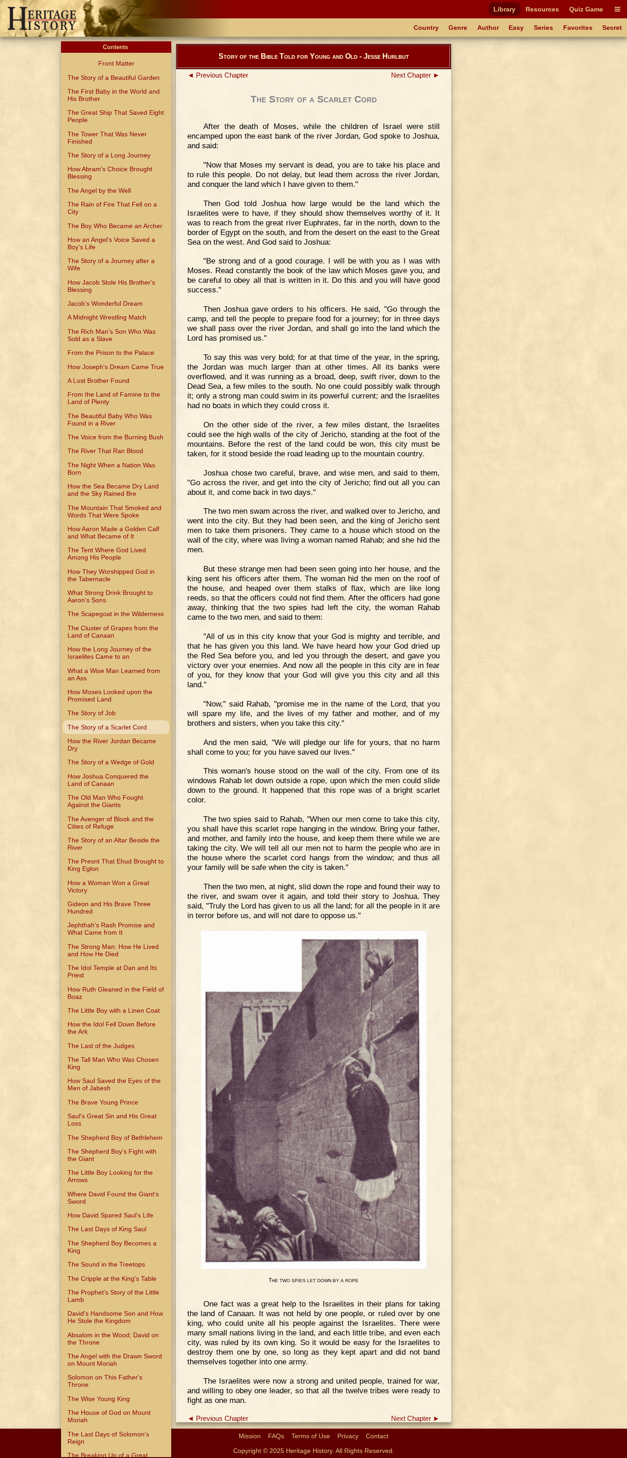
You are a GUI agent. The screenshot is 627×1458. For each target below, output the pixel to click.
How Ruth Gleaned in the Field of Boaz (115, 993)
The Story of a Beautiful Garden (113, 77)
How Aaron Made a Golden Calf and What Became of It (113, 532)
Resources (542, 9)
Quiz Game (586, 9)
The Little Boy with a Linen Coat (113, 1010)
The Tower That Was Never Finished (107, 137)
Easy (516, 27)
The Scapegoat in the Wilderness (115, 613)
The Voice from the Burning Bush (115, 437)
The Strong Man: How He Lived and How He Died (113, 950)
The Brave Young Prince (102, 1102)
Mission (250, 1436)
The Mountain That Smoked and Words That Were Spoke (114, 511)
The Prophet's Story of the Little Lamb (113, 1296)
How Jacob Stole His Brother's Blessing (111, 286)
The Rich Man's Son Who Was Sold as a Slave (111, 335)
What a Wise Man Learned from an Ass (113, 674)
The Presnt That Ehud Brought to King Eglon (115, 865)
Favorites (578, 27)
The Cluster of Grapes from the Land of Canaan (112, 631)
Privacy (347, 1436)
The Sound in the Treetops (106, 1264)
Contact (377, 1436)
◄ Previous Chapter (217, 75)
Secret (612, 27)
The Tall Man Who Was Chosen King (113, 1063)
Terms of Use (310, 1436)
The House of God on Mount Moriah (109, 1416)
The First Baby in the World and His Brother (113, 95)
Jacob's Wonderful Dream (105, 303)
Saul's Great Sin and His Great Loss (112, 1119)
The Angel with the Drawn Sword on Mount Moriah (114, 1359)
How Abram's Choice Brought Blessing (109, 172)
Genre (457, 27)
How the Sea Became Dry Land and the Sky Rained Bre (113, 489)
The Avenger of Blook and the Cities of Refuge (110, 822)
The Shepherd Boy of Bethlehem (114, 1137)
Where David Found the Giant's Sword (113, 1197)
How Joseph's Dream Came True (115, 366)
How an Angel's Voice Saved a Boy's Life (111, 243)
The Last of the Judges (100, 1045)
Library (504, 9)
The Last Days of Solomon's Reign (108, 1437)
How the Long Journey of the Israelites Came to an (109, 652)
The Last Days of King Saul (106, 1229)
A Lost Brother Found (98, 380)
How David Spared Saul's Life (110, 1215)
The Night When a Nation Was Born (111, 468)
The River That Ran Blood (105, 450)
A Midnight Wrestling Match (106, 317)
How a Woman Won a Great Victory (108, 886)
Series (543, 27)
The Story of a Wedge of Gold (110, 762)
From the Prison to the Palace (110, 352)
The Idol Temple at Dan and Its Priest (112, 971)
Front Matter (116, 63)
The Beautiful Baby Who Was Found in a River (109, 419)
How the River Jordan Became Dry (111, 744)
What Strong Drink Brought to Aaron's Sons (110, 596)
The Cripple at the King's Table (112, 1278)
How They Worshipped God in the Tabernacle (111, 575)
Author (488, 27)
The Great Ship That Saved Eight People (115, 116)
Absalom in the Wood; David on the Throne (113, 1338)
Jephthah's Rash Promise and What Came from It (111, 928)
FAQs (276, 1436)
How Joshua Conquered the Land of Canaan (108, 780)
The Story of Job (91, 713)
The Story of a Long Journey (109, 155)
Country (426, 27)
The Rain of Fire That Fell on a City (112, 208)
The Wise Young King (98, 1398)
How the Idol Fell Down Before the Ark (111, 1028)
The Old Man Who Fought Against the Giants (105, 801)
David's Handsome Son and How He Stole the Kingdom (115, 1317)
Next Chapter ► (415, 75)
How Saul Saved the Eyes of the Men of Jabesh (114, 1084)
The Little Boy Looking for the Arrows (110, 1176)
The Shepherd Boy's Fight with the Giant (112, 1155)
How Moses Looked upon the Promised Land (109, 695)
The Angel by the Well (99, 190)
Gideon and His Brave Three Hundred (109, 907)
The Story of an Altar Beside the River (113, 843)
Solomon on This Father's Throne (104, 1381)
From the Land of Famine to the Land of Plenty (113, 398)
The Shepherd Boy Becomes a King (112, 1246)
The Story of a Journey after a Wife (111, 264)
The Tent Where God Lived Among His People (106, 553)
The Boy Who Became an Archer (114, 226)
